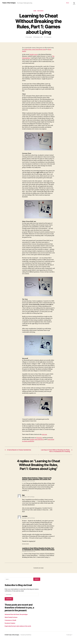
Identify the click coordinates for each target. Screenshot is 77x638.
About (67, 2)
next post (44, 434)
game (34, 10)
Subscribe (9, 598)
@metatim (39, 437)
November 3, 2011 (39, 37)
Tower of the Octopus (9, 3)
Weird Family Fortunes (11, 617)
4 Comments (48, 37)
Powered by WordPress (25, 634)
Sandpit (32, 54)
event (35, 54)
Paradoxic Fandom (10, 623)
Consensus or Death (10, 620)
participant (40, 10)
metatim (30, 37)
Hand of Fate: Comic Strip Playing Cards (35, 49)
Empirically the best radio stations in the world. (18, 626)
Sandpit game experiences (37, 439)
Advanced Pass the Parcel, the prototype (16, 614)
